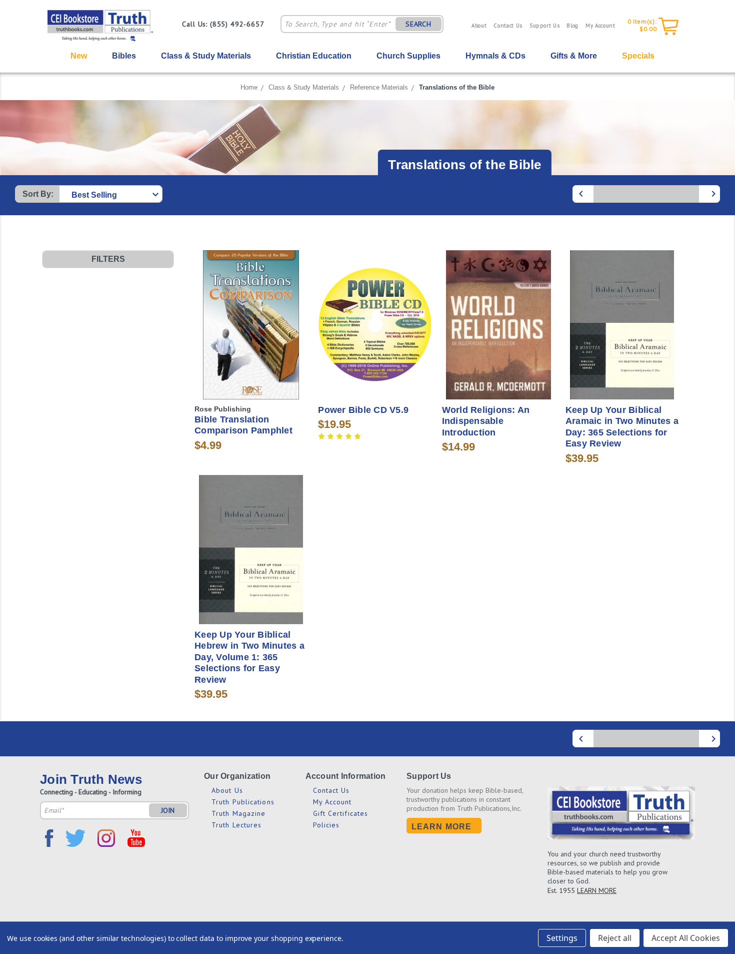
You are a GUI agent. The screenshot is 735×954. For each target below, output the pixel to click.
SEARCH (419, 24)
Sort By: (38, 194)
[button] (108, 259)
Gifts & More (573, 56)
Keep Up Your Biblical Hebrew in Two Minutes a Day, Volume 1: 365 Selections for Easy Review (249, 657)
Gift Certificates (340, 813)
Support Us (545, 25)
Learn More (442, 826)
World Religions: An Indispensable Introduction (486, 421)
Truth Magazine (239, 813)
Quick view (251, 299)
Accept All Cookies (686, 937)
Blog (572, 25)
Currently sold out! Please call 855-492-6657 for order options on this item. (251, 342)
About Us (227, 790)
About (479, 25)
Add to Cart (374, 342)
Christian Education (314, 56)
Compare (248, 318)
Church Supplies (408, 56)
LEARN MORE (596, 890)
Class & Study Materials (206, 56)
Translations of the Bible (456, 87)
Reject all (615, 937)
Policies (326, 824)
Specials (638, 56)
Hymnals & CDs (496, 56)
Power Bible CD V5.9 (363, 410)
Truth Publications (243, 801)
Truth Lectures (237, 824)
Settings (562, 937)
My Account (601, 25)
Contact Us (508, 25)
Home (249, 87)
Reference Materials (379, 87)
